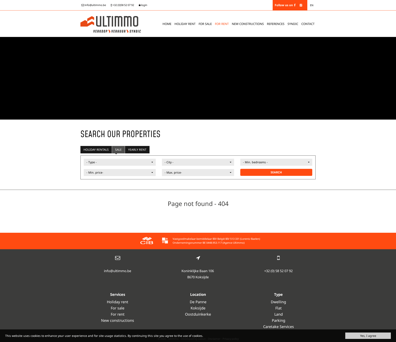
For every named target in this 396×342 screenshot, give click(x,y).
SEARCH (276, 172)
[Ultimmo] (110, 23)
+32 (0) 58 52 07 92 (278, 271)
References (275, 24)
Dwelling (278, 301)
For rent (222, 24)
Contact (308, 24)
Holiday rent (185, 24)
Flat (278, 308)
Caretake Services (278, 326)
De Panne (198, 301)
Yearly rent (137, 150)
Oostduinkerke (198, 314)
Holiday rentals (96, 150)
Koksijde (198, 308)
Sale (118, 150)
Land (278, 314)
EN (312, 5)
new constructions (248, 24)
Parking (278, 320)
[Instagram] (301, 5)
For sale (205, 24)
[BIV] (165, 241)
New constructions (117, 320)
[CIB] (146, 241)
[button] (120, 162)
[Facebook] (295, 5)
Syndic (293, 24)
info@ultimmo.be (117, 271)
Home (167, 24)
